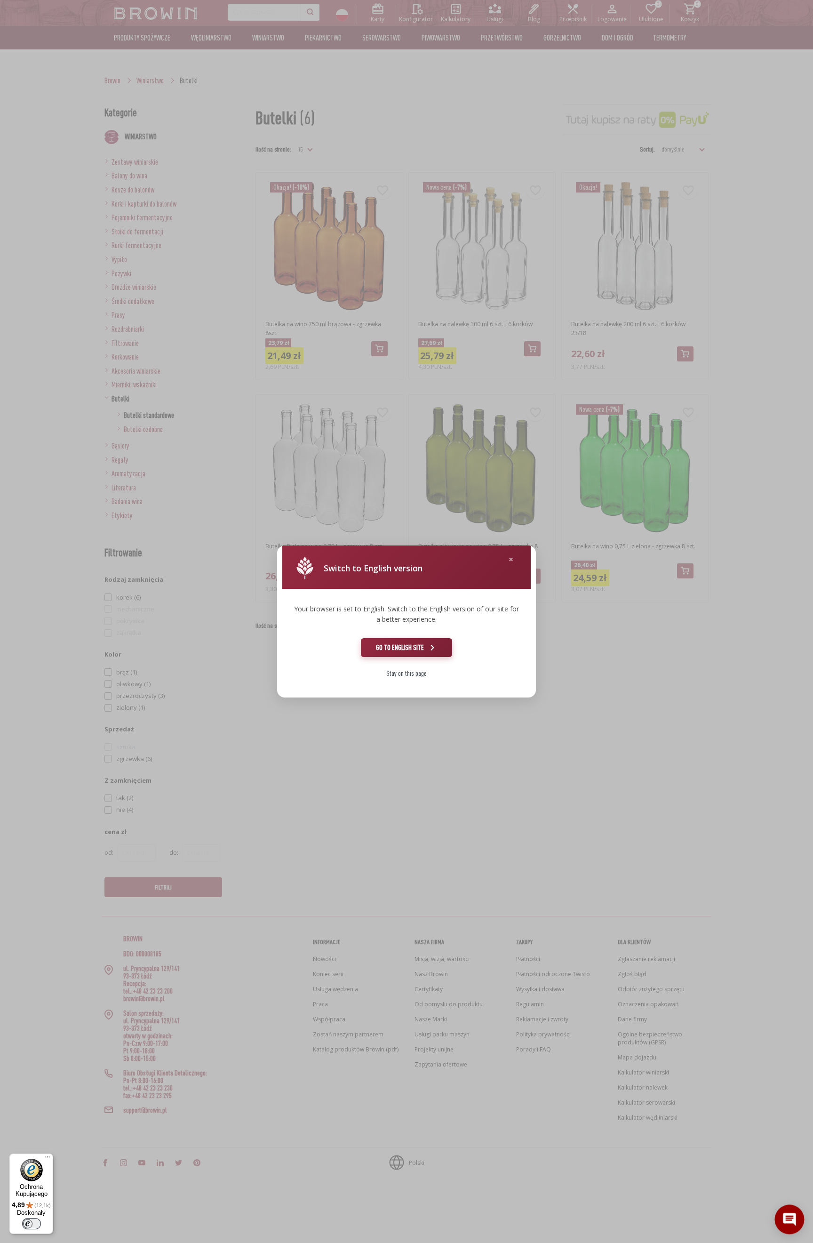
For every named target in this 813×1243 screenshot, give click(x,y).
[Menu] (47, 1159)
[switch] (31, 1223)
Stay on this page (406, 673)
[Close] (511, 559)
